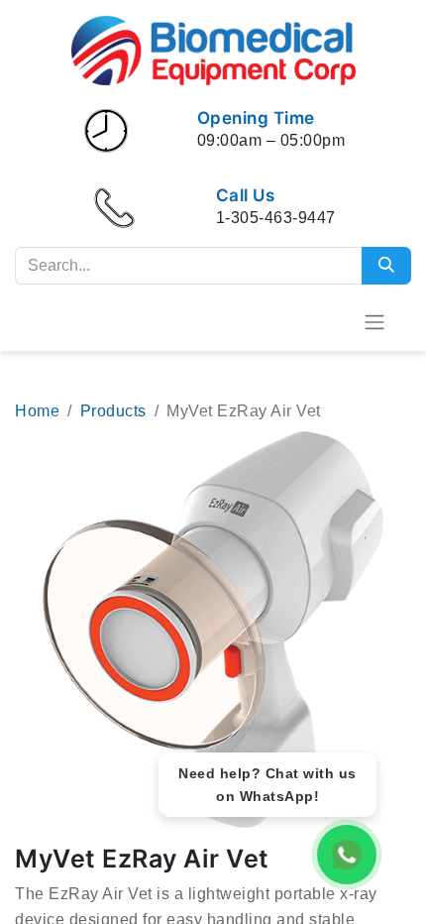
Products (113, 411)
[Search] (386, 266)
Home (37, 411)
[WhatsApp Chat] (346, 854)
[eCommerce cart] (326, 321)
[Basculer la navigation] (374, 321)
